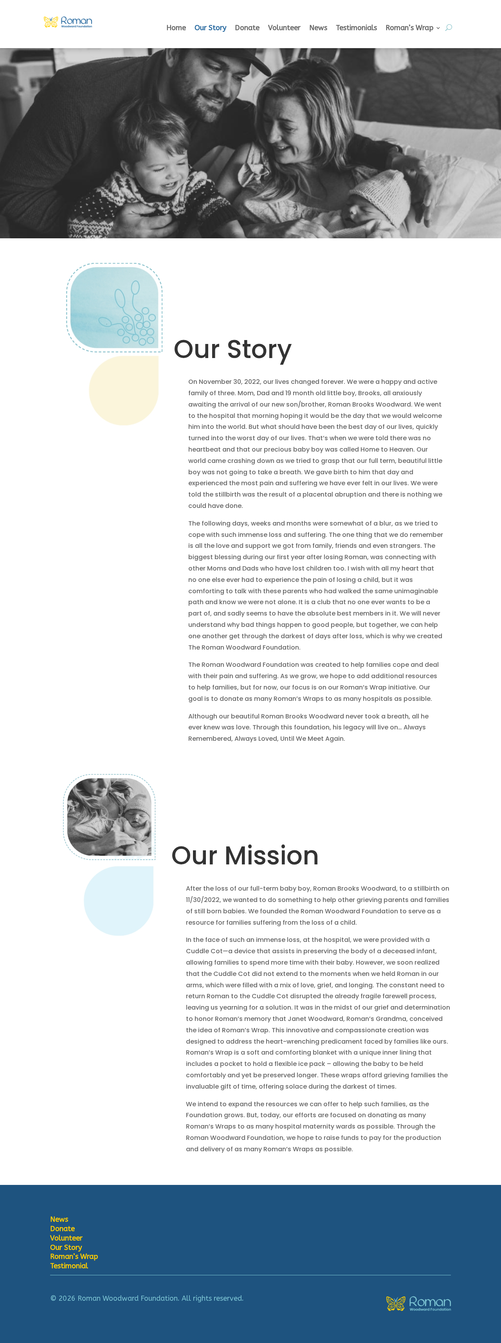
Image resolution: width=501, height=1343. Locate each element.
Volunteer (284, 28)
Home (176, 28)
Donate (247, 28)
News (318, 28)
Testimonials (356, 28)
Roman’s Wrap (409, 28)
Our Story (210, 28)
